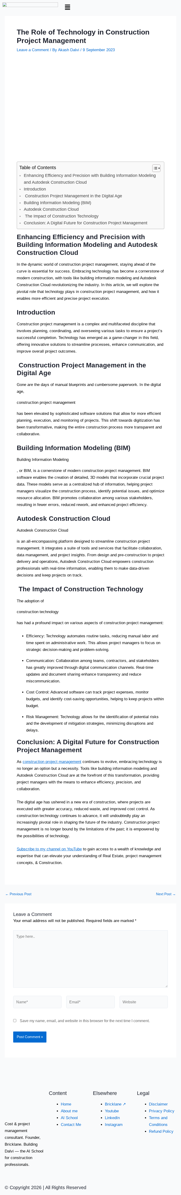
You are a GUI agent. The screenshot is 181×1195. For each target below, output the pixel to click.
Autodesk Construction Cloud (51, 209)
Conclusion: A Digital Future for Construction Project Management (85, 223)
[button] (90, 7)
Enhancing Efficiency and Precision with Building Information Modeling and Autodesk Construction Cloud (90, 179)
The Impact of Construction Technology (61, 216)
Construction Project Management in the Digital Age (73, 196)
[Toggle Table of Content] (154, 168)
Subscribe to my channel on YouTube (49, 849)
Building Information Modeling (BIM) (57, 202)
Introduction (35, 189)
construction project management (52, 761)
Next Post (166, 894)
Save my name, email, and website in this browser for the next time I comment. (85, 1021)
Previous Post (18, 894)
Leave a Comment (33, 50)
